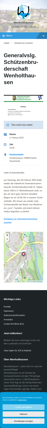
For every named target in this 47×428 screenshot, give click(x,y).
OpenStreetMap (38, 281)
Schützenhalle (16, 154)
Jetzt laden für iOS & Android (17, 350)
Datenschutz (22, 400)
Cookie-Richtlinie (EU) (14, 324)
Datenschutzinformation (14, 315)
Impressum (9, 311)
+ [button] (7, 235)
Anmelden (8, 320)
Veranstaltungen (23, 43)
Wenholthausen (23, 22)
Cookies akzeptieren (23, 407)
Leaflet (28, 281)
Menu (9, 35)
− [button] (7, 239)
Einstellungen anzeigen (23, 421)
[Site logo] (23, 18)
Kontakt (7, 307)
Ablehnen (23, 414)
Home (6, 43)
